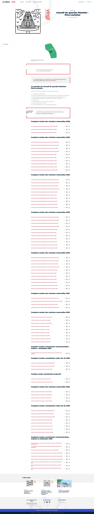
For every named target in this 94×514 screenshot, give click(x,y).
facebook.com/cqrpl (46, 70)
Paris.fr (56, 510)
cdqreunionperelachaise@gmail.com (46, 69)
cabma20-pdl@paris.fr (52, 80)
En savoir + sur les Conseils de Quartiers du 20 (45, 113)
